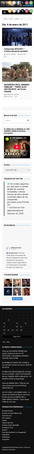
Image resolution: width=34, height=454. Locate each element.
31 (4, 389)
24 (4, 386)
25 (8, 386)
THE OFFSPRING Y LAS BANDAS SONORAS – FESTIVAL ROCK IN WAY (15, 411)
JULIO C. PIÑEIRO (11, 54)
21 (21, 383)
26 (13, 386)
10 (4, 379)
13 (17, 379)
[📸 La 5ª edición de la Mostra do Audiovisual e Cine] (17, 339)
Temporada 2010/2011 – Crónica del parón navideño (16, 50)
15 (25, 379)
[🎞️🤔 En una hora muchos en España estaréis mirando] (8, 347)
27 (17, 386)
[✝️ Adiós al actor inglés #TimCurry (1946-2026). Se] (8, 339)
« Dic (3, 398)
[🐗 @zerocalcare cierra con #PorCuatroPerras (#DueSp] (26, 339)
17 (4, 383)
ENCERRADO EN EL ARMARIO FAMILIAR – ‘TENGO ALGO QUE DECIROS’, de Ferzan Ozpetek (16, 88)
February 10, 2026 (15, 269)
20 (17, 383)
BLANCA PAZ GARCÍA (12, 94)
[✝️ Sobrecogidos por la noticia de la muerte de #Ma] (17, 347)
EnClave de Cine (16, 303)
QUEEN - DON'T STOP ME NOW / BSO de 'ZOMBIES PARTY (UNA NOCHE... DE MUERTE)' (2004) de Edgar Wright (16, 432)
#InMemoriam (13, 309)
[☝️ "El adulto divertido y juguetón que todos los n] (26, 347)
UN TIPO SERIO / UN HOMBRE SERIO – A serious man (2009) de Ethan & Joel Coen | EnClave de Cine (16, 450)
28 (21, 386)
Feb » (8, 398)
